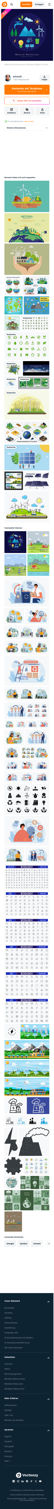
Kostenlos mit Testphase (27, 90)
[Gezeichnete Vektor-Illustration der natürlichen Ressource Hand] (17, 306)
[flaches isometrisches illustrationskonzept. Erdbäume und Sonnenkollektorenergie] (13, 408)
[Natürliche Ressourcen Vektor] (26, 196)
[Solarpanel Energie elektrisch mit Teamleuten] (26, 513)
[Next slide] (43, 1489)
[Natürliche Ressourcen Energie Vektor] (12, 285)
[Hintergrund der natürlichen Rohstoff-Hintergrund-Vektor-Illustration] (26, 227)
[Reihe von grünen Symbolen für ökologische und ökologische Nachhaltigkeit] (18, 362)
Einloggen (39, 4)
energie (10, 1489)
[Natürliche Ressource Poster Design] (26, 259)
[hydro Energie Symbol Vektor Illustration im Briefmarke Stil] (11, 1339)
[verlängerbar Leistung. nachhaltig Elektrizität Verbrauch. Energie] (26, 713)
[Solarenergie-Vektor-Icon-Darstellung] (38, 422)
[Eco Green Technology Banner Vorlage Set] (13, 536)
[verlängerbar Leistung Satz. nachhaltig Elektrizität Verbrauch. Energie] (26, 770)
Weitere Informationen (16, 128)
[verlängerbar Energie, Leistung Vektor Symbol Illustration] (11, 1212)
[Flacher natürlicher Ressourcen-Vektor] (15, 640)
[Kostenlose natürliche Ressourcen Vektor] (26, 460)
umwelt (37, 1489)
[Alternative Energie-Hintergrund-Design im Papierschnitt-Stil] (17, 423)
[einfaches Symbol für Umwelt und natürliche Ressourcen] (26, 385)
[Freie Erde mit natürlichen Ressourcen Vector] (13, 326)
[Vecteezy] (4, 4)
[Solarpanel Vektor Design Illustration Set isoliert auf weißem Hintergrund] (17, 555)
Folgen (44, 79)
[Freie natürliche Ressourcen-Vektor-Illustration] (17, 345)
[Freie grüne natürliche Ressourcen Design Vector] (39, 343)
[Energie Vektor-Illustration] (26, 581)
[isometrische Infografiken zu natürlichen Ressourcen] (26, 487)
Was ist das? (29, 121)
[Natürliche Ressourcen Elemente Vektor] (15, 617)
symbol (23, 1489)
